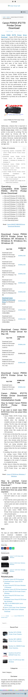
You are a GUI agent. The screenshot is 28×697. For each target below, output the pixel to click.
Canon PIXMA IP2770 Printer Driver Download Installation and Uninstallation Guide (14, 173)
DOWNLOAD (22, 256)
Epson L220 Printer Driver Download (15, 607)
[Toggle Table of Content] (23, 148)
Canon (7, 616)
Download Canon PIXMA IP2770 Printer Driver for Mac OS (14, 165)
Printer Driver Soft (21, 693)
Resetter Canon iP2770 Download (14, 579)
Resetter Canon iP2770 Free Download (15, 589)
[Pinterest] (13, 1)
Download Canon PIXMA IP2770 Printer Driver (8, 300)
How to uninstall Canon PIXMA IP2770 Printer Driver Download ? (15, 181)
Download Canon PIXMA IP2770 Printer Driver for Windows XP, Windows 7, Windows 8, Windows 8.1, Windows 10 (14, 159)
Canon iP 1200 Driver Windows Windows (17, 570)
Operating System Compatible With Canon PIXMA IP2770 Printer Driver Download (14, 152)
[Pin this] (8, 548)
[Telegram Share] (10, 548)
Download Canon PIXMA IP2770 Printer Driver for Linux (14, 169)
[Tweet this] (5, 548)
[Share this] (2, 548)
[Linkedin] (15, 1)
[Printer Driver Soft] (14, 6)
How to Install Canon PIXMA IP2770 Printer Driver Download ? (15, 178)
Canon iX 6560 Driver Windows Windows (17, 563)
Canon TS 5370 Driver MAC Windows (16, 556)
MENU (24, 12)
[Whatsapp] (13, 548)
